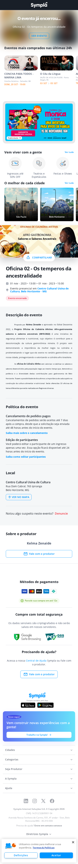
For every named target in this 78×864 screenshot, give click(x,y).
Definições (21, 855)
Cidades (10, 750)
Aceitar (56, 855)
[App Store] (28, 705)
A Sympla (11, 778)
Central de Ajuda (36, 660)
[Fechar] (73, 842)
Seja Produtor (13, 769)
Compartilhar (42, 257)
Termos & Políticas (43, 847)
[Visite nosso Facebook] (52, 801)
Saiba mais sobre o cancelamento (27, 433)
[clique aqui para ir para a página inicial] (39, 4)
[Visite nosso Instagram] (34, 801)
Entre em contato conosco (48, 825)
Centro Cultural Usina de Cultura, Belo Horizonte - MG (39, 290)
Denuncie (61, 513)
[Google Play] (45, 705)
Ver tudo (69, 152)
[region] (38, 851)
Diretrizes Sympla (37, 834)
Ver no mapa (20, 497)
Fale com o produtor (42, 553)
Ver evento (39, 35)
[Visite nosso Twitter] (43, 801)
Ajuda (8, 788)
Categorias (11, 759)
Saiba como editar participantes (26, 456)
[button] (11, 846)
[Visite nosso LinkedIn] (26, 801)
